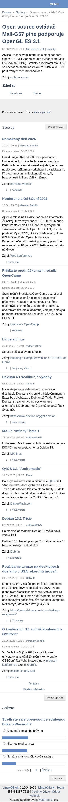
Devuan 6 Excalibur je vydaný (27, 377)
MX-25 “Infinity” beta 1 (20, 431)
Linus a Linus (13, 339)
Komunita (17, 189)
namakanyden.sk (21, 183)
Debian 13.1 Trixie (17, 518)
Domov (6, 12)
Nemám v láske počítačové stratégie (29, 756)
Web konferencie (21, 255)
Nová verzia (18, 422)
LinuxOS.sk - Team (51, 787)
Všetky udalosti (33, 689)
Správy (20, 12)
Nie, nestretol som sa (20, 743)
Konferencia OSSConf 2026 (25, 199)
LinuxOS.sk (14, 4)
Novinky (51, 49)
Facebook (15, 93)
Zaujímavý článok (22, 368)
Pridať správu (55, 126)
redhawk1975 (34, 345)
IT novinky (17, 620)
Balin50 (30, 577)
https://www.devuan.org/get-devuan (32, 416)
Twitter (37, 93)
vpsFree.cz (46, 799)
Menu (54, 4)
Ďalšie (33, 683)
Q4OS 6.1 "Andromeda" (22, 469)
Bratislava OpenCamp (24, 324)
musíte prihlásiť (42, 112)
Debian (15, 551)
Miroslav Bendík (35, 49)
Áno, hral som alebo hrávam (24, 730)
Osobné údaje (41, 791)
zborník (31, 664)
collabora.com (19, 77)
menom (30, 383)
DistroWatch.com (21, 503)
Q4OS (53, 481)
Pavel (29, 475)
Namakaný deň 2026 (19, 139)
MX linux (16, 453)
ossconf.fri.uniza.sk (22, 670)
